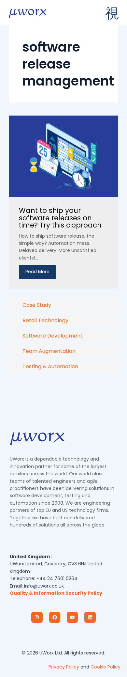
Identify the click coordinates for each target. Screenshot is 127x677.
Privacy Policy (64, 667)
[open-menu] (112, 13)
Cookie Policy (105, 667)
